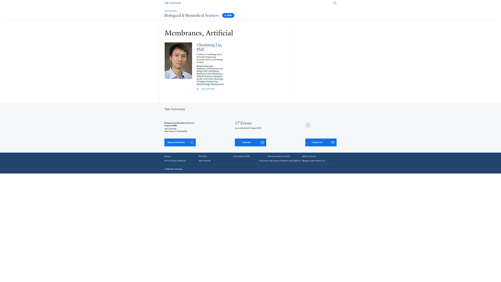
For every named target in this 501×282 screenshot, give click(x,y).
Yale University (170, 11)
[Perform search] (335, 3)
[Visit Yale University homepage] (174, 110)
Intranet (167, 156)
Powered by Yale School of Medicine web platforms (280, 161)
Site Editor (203, 156)
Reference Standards (213, 76)
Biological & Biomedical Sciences (191, 15)
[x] (308, 125)
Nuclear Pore (212, 81)
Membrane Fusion (204, 74)
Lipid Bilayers (213, 71)
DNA (205, 71)
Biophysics (201, 68)
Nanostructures (217, 84)
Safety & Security (309, 156)
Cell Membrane (212, 68)
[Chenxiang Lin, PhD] (178, 60)
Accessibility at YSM (241, 156)
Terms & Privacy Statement (175, 161)
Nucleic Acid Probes (205, 79)
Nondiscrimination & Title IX (279, 156)
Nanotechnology (203, 84)
